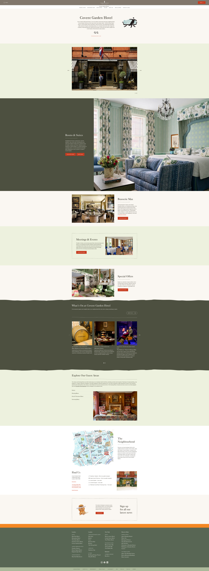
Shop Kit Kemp (92, 556)
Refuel (90, 538)
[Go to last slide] (69, 70)
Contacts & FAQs (126, 7)
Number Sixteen (76, 548)
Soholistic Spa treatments (81, 386)
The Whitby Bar (109, 548)
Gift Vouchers (124, 543)
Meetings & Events (126, 540)
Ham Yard (90, 536)
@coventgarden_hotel (76, 487)
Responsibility (93, 569)
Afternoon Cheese (122, 214)
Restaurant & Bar (91, 7)
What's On (111, 7)
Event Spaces (99, 7)
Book (201, 2)
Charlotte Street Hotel (77, 541)
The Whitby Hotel (109, 540)
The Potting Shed (92, 545)
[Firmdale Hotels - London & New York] (104, 2)
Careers (123, 548)
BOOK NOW (80, 154)
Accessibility (110, 569)
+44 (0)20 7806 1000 (76, 484)
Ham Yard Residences (77, 556)
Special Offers (118, 7)
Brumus (90, 543)
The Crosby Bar (109, 546)
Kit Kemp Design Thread (94, 555)
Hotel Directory (75, 490)
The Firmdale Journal (126, 541)
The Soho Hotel (76, 540)
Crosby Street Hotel (110, 538)
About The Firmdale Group (128, 553)
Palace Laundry (125, 557)
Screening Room (75, 399)
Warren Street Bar (109, 544)
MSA (117, 569)
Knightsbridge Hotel (77, 551)
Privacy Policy (102, 569)
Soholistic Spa (91, 550)
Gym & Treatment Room (77, 396)
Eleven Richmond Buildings (128, 555)
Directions (74, 481)
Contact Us (85, 569)
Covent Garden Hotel (104, 6)
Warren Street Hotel (110, 536)
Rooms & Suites (82, 7)
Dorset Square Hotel (77, 550)
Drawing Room (75, 393)
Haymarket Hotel (76, 538)
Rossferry (107, 556)
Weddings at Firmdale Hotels (128, 547)
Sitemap (134, 569)
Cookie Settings (76, 569)
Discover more (123, 218)
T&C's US (128, 569)
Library (73, 390)
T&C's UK (122, 569)
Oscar (89, 540)
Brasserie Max (91, 541)
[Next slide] (140, 70)
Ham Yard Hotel (76, 536)
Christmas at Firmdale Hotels (128, 545)
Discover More (70, 154)
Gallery (105, 7)
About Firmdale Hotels (126, 536)
